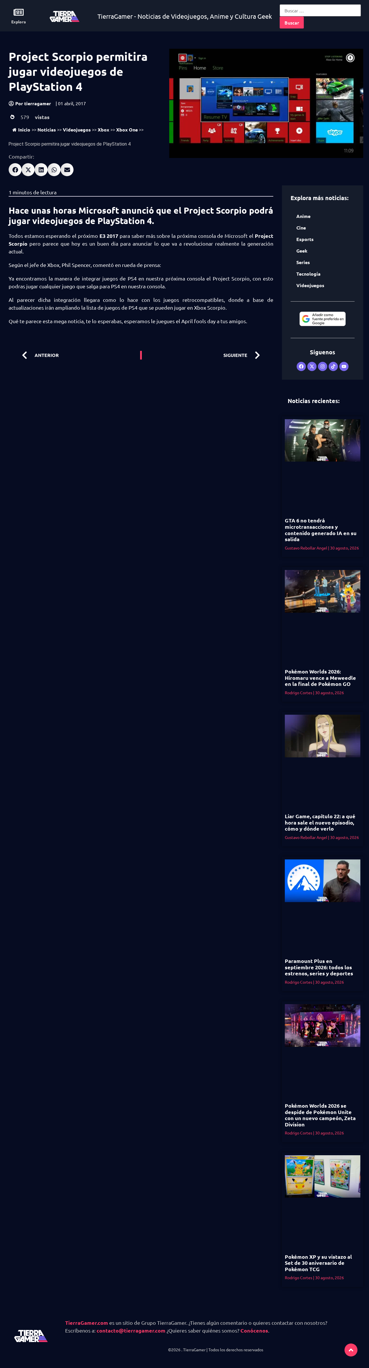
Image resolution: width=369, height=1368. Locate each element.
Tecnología (308, 274)
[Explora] (19, 12)
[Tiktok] (333, 366)
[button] (15, 169)
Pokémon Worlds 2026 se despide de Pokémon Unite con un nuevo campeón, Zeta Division (320, 1115)
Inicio (24, 130)
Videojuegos (77, 130)
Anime (303, 216)
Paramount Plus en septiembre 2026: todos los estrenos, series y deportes (319, 966)
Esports (305, 239)
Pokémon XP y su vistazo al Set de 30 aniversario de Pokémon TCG (318, 1262)
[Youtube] (344, 366)
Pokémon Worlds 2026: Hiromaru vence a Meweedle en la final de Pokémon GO (320, 677)
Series (303, 262)
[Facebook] (301, 366)
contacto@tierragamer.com (131, 1330)
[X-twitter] (312, 366)
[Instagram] (322, 366)
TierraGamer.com (86, 1322)
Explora (18, 21)
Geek (301, 251)
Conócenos (254, 1330)
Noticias (46, 130)
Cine (301, 228)
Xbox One (127, 130)
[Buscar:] (320, 10)
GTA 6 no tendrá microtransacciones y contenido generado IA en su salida (321, 529)
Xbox (103, 130)
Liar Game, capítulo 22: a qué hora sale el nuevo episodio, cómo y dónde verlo (320, 822)
